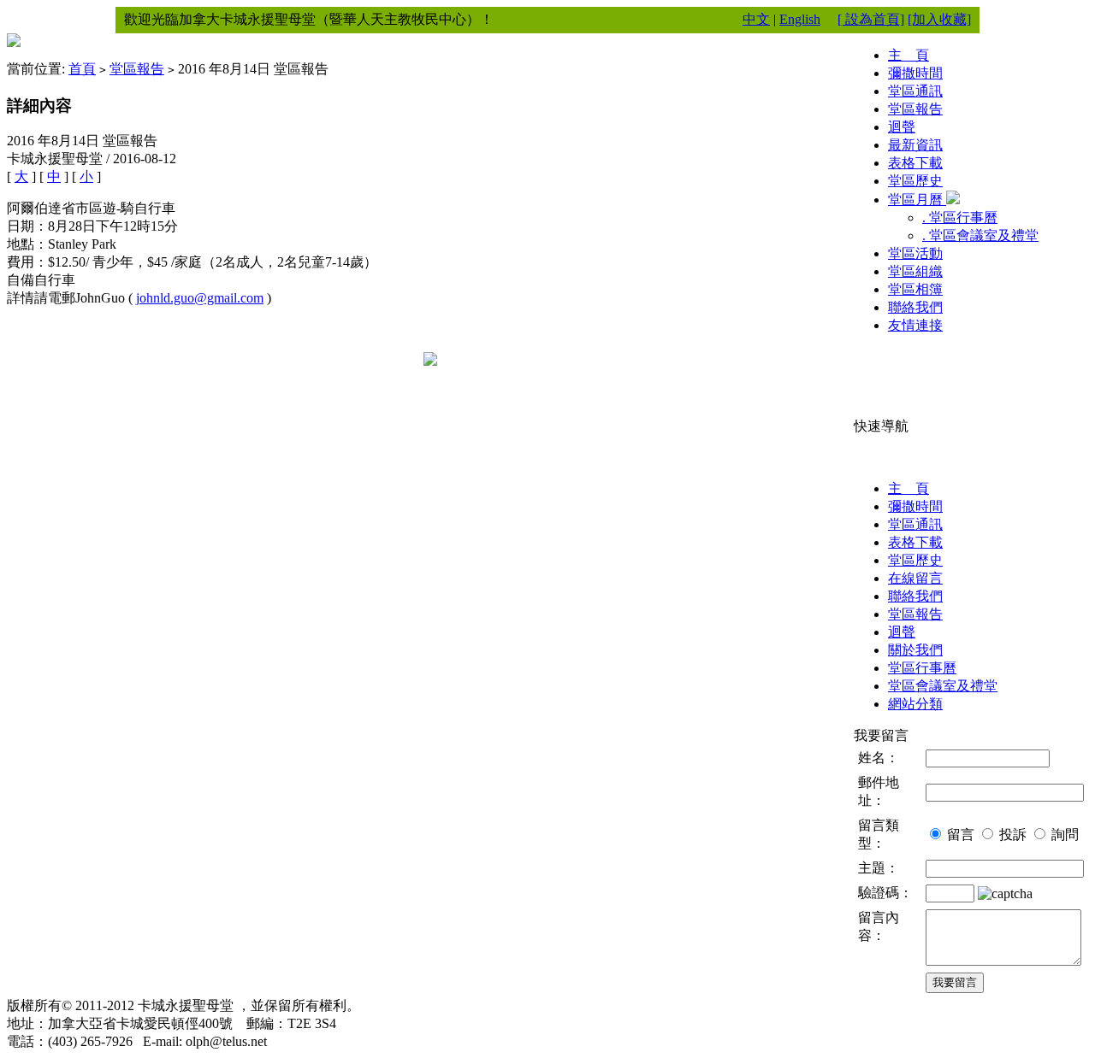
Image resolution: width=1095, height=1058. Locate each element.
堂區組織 (915, 271)
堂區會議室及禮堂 (942, 686)
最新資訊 (915, 145)
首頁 (82, 69)
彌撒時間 (915, 73)
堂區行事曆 (922, 668)
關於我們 (915, 650)
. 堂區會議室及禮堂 (980, 235)
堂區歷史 (915, 180)
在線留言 (915, 578)
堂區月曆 (917, 199)
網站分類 (915, 704)
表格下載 (915, 163)
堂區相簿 (915, 289)
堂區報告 (137, 69)
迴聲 (901, 127)
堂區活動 (915, 253)
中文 (756, 19)
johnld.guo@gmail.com (199, 298)
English (799, 19)
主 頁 (908, 55)
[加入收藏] (939, 19)
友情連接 (915, 325)
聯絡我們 (915, 307)
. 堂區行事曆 (959, 217)
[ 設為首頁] (871, 19)
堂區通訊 (915, 91)
